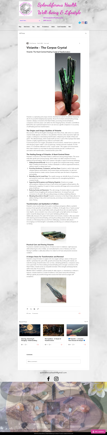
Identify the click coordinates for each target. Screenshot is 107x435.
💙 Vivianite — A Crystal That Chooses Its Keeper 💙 (76, 339)
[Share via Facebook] (27, 309)
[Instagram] (83, 22)
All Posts (22, 33)
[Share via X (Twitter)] (31, 309)
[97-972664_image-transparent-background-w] (79, 22)
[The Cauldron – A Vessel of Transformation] (53, 330)
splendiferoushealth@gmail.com (53, 372)
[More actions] (79, 43)
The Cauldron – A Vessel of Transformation (53, 339)
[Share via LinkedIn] (34, 309)
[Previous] (8, 407)
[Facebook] (86, 22)
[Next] (99, 407)
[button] (86, 2)
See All (86, 321)
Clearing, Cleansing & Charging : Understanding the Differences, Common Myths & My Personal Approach (29, 339)
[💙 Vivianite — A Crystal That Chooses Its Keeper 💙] (77, 330)
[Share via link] (38, 309)
